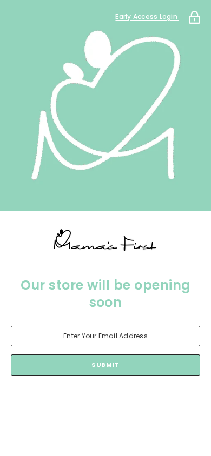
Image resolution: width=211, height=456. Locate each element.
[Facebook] (60, 404)
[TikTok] (121, 404)
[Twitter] (151, 404)
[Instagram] (90, 404)
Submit (105, 364)
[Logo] (105, 241)
